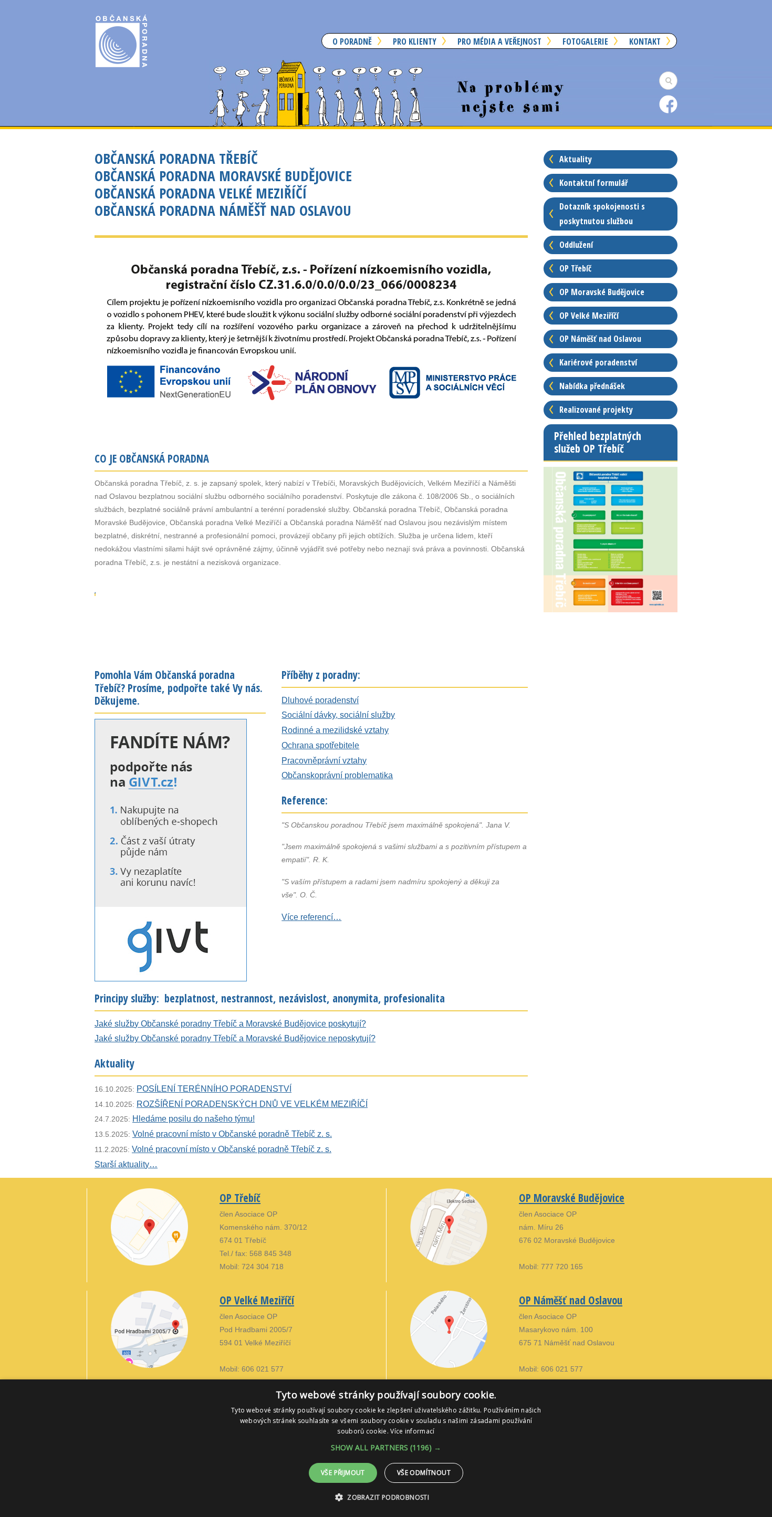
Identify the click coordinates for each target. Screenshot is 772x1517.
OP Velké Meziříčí (589, 315)
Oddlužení (576, 244)
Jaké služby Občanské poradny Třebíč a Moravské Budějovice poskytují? (230, 1023)
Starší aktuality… (126, 1164)
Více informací (412, 1431)
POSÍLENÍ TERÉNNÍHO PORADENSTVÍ (214, 1088)
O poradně (352, 41)
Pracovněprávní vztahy (324, 760)
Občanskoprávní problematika (337, 775)
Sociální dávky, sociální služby (338, 714)
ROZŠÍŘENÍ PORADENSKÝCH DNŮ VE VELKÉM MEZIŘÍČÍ (252, 1104)
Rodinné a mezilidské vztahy (335, 730)
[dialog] (386, 1448)
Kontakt (645, 41)
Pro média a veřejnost (499, 41)
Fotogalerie (585, 41)
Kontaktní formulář (593, 183)
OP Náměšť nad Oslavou (600, 338)
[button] (386, 1447)
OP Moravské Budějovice (601, 292)
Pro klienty (414, 41)
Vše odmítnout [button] (424, 1472)
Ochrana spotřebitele (320, 745)
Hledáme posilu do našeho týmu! (193, 1118)
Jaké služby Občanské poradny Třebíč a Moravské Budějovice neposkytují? (235, 1038)
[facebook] (668, 103)
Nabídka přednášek (592, 386)
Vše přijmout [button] (343, 1472)
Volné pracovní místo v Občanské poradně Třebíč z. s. (232, 1133)
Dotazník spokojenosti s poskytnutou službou (602, 214)
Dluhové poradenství (320, 700)
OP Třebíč (575, 268)
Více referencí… (311, 917)
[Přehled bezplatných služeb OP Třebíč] (610, 539)
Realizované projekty (596, 409)
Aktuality (575, 159)
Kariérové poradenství (598, 362)
